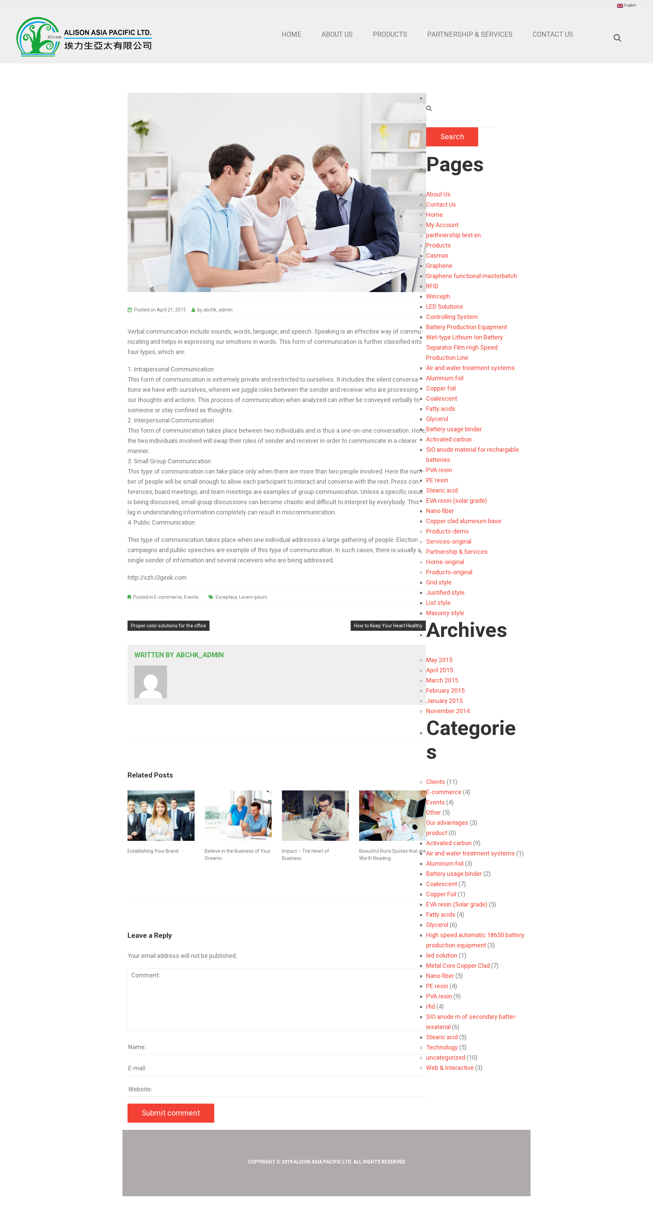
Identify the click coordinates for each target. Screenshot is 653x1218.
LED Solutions (444, 306)
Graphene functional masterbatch (471, 275)
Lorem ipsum (253, 597)
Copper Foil (441, 894)
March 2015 (442, 680)
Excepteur (226, 597)
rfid (430, 1006)
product (436, 832)
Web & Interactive (450, 1067)
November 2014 (448, 711)
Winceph (438, 296)
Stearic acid (442, 490)
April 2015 (439, 670)
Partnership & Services (470, 34)
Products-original (449, 572)
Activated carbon (449, 439)
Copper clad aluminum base (463, 521)
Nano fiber (440, 510)
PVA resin (439, 470)
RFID (432, 286)
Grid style (439, 582)
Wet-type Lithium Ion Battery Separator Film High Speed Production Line (464, 347)
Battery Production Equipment (466, 327)
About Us (337, 34)
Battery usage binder (454, 429)
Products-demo (447, 531)
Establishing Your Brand (153, 851)
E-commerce (168, 597)
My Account (442, 224)
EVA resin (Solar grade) (456, 904)
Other (433, 812)
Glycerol (437, 418)
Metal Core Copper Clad (458, 965)
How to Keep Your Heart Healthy (388, 625)
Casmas (437, 255)
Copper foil (441, 388)
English (629, 5)
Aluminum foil (445, 378)
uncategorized (445, 1057)
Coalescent (441, 398)
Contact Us (553, 34)
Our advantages (447, 822)
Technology (442, 1047)
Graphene (439, 265)
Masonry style (445, 612)
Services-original (448, 541)
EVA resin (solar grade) (456, 500)
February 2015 (445, 690)
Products (390, 34)
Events (191, 597)
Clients (435, 781)
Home (291, 34)
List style (438, 602)
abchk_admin (218, 309)
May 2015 (439, 659)
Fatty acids (440, 408)
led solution (441, 955)
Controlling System (452, 316)
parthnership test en (453, 235)
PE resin (437, 480)
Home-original (445, 561)
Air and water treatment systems (470, 367)
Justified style (445, 592)
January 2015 (444, 700)
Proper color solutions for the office (168, 625)
